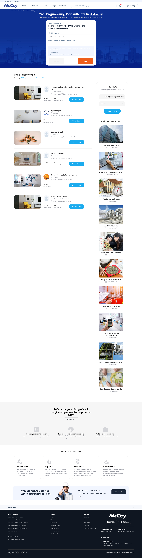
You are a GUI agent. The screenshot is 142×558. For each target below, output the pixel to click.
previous (57, 61)
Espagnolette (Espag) (14, 519)
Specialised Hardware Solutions (17, 525)
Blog (85, 531)
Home (12, 11)
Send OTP (85, 61)
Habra (27, 11)
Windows (53, 519)
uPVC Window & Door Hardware (17, 517)
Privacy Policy (87, 525)
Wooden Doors (55, 528)
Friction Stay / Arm (13, 531)
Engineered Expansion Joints (16, 539)
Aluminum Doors (55, 525)
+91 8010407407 (106, 531)
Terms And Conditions (90, 528)
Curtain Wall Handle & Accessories (17, 528)
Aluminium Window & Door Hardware (18, 522)
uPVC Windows (55, 531)
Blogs (54, 5)
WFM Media (63, 5)
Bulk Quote (16, 1)
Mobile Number (54, 33)
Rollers (10, 533)
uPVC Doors (54, 522)
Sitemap (86, 519)
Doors (52, 517)
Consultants (21, 11)
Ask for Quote (76, 100)
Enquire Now (112, 111)
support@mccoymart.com (126, 531)
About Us (25, 5)
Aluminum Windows (56, 533)
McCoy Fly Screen (13, 536)
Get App (8, 1)
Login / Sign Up (130, 5)
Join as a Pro (118, 492)
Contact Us (87, 522)
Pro (16, 11)
